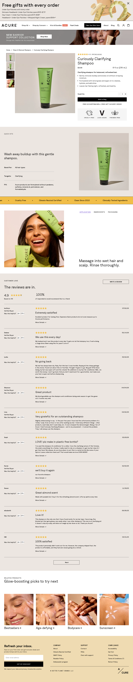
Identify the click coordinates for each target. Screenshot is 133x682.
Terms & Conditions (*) (116, 658)
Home (8, 50)
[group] (10, 57)
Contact (84, 648)
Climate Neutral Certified (62, 652)
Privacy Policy (113, 655)
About (55, 648)
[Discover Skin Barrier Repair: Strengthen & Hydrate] (66, 37)
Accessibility (112, 648)
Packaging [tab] (113, 212)
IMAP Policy (57, 655)
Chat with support (87, 655)
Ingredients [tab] (99, 212)
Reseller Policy (58, 658)
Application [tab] (85, 212)
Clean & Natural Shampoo (22, 50)
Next (67, 562)
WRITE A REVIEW (116, 282)
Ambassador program (60, 662)
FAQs (82, 652)
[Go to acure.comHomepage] (9, 25)
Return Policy (113, 662)
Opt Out (111, 652)
